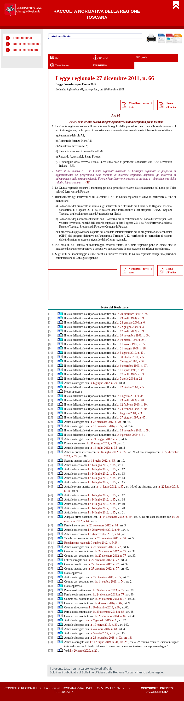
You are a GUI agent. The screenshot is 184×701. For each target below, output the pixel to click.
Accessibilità (157, 692)
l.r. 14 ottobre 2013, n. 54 (109, 581)
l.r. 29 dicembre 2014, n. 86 (108, 611)
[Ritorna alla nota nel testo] (59, 314)
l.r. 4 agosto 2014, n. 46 (108, 603)
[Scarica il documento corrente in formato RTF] (161, 42)
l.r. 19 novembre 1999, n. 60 (132, 335)
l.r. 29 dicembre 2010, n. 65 (132, 314)
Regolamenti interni (26, 50)
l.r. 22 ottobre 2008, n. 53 (130, 387)
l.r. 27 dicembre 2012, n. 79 (105, 422)
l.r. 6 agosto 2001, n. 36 (129, 413)
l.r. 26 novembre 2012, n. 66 (110, 538)
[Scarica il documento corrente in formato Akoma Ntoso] (178, 42)
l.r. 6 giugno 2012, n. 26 (103, 383)
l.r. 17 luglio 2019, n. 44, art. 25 (108, 642)
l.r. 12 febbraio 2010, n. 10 (131, 404)
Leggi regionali (23, 38)
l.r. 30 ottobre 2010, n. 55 (130, 357)
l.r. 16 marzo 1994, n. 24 (130, 340)
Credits (166, 688)
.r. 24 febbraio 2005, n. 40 (132, 409)
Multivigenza (100, 65)
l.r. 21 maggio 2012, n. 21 (104, 439)
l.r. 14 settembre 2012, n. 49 (115, 516)
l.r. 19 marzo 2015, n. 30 (103, 624)
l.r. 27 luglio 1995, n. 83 (130, 374)
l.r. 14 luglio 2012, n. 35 (103, 447)
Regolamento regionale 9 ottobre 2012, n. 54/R (90, 542)
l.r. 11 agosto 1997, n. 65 (130, 344)
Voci (56, 58)
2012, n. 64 (82, 521)
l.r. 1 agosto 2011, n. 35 (129, 396)
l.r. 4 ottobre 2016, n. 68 (103, 629)
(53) (88, 182)
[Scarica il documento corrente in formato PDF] (170, 42)
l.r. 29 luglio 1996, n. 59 (130, 318)
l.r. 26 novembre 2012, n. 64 (102, 525)
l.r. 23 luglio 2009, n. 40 (130, 400)
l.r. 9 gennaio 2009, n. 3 (129, 434)
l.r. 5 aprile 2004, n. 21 (129, 378)
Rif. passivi (142, 57)
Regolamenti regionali (27, 44)
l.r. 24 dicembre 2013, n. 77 (108, 590)
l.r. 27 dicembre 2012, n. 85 (105, 577)
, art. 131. (127, 637)
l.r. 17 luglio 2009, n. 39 (130, 331)
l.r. (91, 426)
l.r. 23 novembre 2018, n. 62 (106, 637)
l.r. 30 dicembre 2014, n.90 (104, 607)
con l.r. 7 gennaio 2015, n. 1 (100, 620)
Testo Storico (62, 65)
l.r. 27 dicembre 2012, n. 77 (105, 547)
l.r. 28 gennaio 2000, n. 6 (130, 322)
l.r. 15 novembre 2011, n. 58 (132, 430)
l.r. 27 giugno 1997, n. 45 (130, 417)
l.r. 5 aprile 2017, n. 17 (102, 633)
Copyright (149, 688)
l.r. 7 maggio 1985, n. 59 (130, 361)
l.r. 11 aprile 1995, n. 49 (130, 370)
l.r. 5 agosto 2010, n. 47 (129, 352)
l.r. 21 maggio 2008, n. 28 (131, 348)
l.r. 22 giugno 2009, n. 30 (130, 327)
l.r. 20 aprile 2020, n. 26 (83, 650)
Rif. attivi (103, 58)
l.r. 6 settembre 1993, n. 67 (131, 365)
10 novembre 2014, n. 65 (107, 426)
